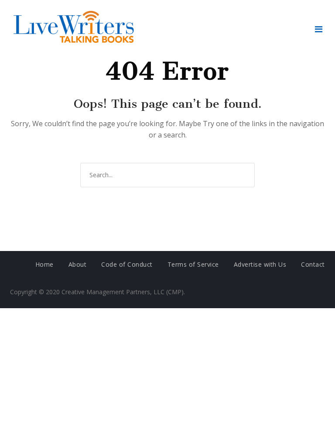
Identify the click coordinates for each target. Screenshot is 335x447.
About (77, 264)
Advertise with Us (260, 264)
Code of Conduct (127, 264)
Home (44, 264)
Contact (313, 264)
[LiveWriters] (75, 29)
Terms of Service (193, 264)
